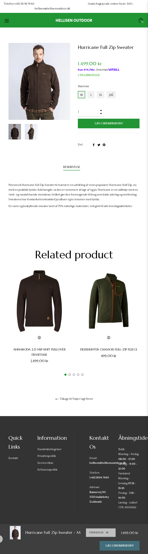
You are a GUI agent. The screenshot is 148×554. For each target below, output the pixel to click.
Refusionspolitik (47, 469)
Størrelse (83, 86)
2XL (111, 95)
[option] (39, 323)
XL (100, 95)
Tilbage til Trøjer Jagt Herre (76, 398)
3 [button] (74, 375)
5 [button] (82, 375)
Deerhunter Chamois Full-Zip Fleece (108, 349)
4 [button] (78, 375)
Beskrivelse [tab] (71, 167)
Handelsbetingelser (49, 449)
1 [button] (65, 375)
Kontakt (13, 458)
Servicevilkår (45, 463)
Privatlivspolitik (46, 456)
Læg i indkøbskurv (119, 545)
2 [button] (70, 375)
